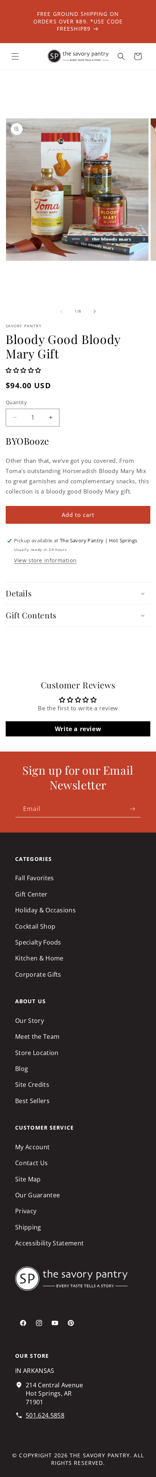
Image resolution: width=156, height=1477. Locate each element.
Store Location (36, 1053)
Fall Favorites (34, 878)
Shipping (28, 1227)
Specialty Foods (38, 942)
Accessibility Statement (49, 1243)
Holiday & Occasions (45, 910)
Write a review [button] (78, 729)
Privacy (25, 1211)
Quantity (16, 402)
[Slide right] (94, 311)
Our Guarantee (37, 1195)
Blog (21, 1069)
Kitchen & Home (39, 958)
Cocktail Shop (35, 926)
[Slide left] (61, 311)
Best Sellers (32, 1101)
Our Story (29, 1020)
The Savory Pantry (100, 1455)
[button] (15, 56)
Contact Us (31, 1163)
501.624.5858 (45, 1415)
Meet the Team (37, 1036)
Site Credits (32, 1084)
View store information (45, 560)
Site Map (28, 1179)
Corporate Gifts (38, 974)
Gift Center (31, 894)
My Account (32, 1147)
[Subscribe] (132, 809)
